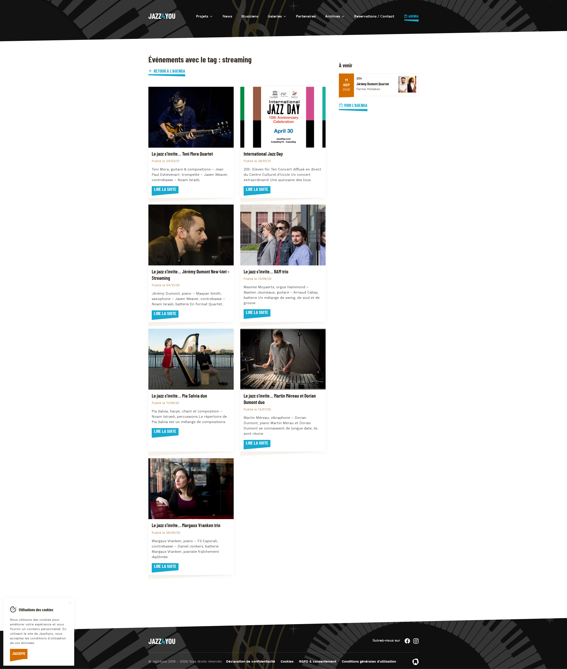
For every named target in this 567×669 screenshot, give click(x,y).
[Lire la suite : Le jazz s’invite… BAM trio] (283, 235)
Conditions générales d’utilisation (369, 661)
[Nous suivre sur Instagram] (416, 641)
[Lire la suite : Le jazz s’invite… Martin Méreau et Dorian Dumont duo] (283, 359)
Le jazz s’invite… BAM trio (266, 271)
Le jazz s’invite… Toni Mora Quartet (182, 154)
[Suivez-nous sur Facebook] (407, 641)
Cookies (287, 661)
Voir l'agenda (355, 105)
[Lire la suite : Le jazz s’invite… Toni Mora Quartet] (191, 117)
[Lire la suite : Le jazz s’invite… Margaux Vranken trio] (191, 488)
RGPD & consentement (317, 661)
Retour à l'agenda (169, 71)
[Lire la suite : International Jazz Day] (283, 117)
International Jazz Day (263, 154)
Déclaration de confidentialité (250, 661)
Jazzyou (161, 16)
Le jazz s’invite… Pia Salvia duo (179, 396)
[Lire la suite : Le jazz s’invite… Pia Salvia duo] (191, 359)
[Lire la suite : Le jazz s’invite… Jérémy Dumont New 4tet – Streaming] (191, 235)
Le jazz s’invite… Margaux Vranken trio (186, 525)
